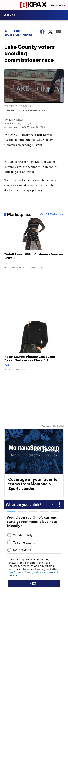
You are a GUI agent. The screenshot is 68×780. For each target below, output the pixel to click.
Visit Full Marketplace (52, 214)
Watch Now (57, 5)
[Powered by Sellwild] (58, 426)
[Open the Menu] (6, 5)
